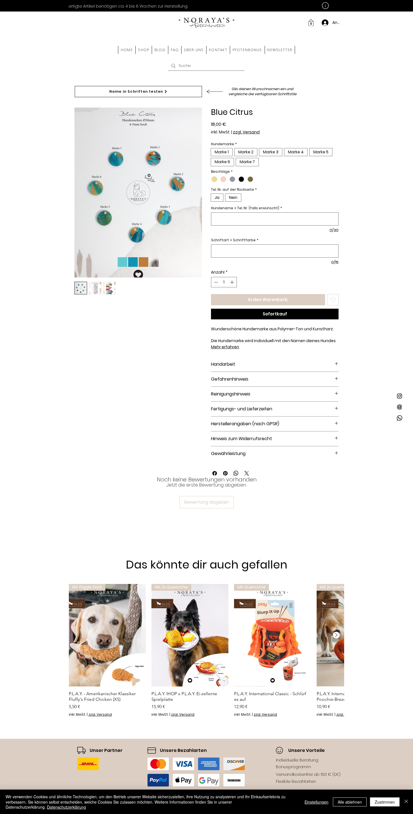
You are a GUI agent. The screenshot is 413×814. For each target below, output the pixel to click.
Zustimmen (385, 802)
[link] (311, 22)
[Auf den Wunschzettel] (333, 300)
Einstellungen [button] (316, 802)
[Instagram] (399, 396)
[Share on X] (246, 473)
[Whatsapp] (399, 418)
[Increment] (232, 282)
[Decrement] (215, 282)
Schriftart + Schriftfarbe (234, 240)
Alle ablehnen (350, 802)
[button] (143, 50)
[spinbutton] (224, 282)
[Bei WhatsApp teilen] (236, 473)
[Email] (399, 407)
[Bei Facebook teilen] (214, 473)
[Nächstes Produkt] (336, 635)
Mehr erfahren (225, 347)
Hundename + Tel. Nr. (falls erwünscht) (246, 208)
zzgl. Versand (246, 132)
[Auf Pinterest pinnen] (225, 473)
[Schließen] (406, 802)
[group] (206, 650)
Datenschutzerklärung (66, 807)
